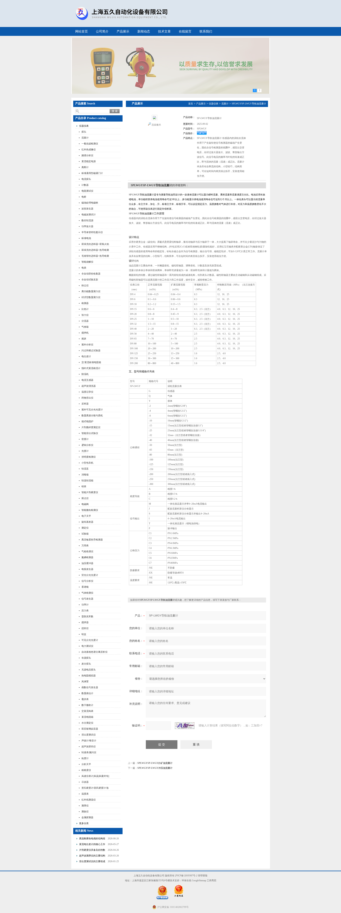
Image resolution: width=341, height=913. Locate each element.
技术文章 (164, 31)
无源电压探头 (89, 669)
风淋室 (85, 681)
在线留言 (185, 31)
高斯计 (85, 167)
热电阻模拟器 (89, 675)
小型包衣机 (87, 462)
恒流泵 (85, 468)
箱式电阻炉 (87, 421)
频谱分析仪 (87, 155)
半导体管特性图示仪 (92, 232)
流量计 (85, 137)
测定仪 (85, 527)
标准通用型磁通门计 (92, 173)
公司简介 (102, 31)
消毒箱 (85, 474)
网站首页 (81, 31)
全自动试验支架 (90, 279)
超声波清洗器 (89, 386)
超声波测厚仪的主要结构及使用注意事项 (92, 856)
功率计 (85, 604)
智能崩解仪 (87, 261)
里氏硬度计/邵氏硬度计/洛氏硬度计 (95, 788)
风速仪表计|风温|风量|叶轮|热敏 (95, 776)
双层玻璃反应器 (90, 728)
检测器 (85, 303)
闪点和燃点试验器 (91, 350)
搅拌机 (85, 332)
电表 (84, 267)
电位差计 (86, 356)
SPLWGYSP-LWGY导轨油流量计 (249, 103)
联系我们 (206, 31)
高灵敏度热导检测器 (92, 539)
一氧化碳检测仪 (90, 143)
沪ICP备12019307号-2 (186, 875)
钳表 (84, 486)
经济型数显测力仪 (91, 297)
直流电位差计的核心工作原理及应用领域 (92, 845)
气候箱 (85, 326)
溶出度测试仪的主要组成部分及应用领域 (92, 862)
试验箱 (85, 533)
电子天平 (86, 516)
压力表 (85, 610)
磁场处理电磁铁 (90, 202)
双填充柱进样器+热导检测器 (95, 250)
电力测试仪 (87, 646)
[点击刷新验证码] (185, 725)
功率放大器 (87, 226)
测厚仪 (85, 805)
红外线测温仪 (89, 799)
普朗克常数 (87, 616)
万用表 (85, 545)
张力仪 (85, 315)
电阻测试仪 (87, 191)
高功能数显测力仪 (91, 291)
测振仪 (85, 811)
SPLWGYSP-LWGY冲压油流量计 (154, 768)
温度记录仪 (87, 391)
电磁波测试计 (89, 214)
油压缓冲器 (87, 563)
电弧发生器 (87, 569)
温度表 (85, 793)
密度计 (85, 439)
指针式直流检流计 (91, 368)
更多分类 (84, 823)
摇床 (84, 338)
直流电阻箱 (87, 717)
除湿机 (85, 374)
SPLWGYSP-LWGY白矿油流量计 (154, 763)
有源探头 (86, 657)
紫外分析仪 (87, 344)
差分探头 (86, 663)
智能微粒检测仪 (90, 510)
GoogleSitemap (199, 880)
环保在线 (186, 880)
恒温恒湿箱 (87, 480)
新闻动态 (143, 31)
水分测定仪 (87, 722)
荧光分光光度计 (90, 575)
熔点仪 (85, 498)
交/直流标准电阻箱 (91, 362)
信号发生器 (87, 598)
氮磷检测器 (87, 557)
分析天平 (86, 764)
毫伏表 (85, 699)
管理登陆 (202, 875)
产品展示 (123, 31)
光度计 (85, 451)
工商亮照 (211, 880)
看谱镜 (85, 587)
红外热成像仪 (89, 149)
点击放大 (156, 124)
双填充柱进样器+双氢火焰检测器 (95, 244)
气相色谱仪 (87, 551)
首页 (190, 103)
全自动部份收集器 (91, 273)
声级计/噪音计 (89, 740)
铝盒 (84, 634)
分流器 (85, 321)
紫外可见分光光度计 (92, 409)
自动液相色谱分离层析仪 (95, 652)
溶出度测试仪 (89, 734)
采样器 (85, 403)
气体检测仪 (87, 592)
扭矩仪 (85, 628)
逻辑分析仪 (87, 445)
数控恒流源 (87, 220)
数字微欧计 (87, 705)
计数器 (85, 185)
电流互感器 (87, 380)
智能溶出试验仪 (90, 433)
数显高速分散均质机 (92, 415)
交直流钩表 (87, 711)
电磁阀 (85, 504)
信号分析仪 (87, 581)
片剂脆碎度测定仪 (91, 427)
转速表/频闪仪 (89, 752)
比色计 (85, 309)
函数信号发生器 (90, 687)
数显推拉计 (87, 693)
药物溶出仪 (87, 397)
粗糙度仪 (86, 770)
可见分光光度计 (90, 640)
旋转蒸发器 (87, 522)
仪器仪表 (84, 126)
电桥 (84, 196)
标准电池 (86, 238)
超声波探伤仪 (89, 746)
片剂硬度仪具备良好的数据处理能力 (92, 850)
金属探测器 (87, 817)
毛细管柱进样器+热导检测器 (95, 256)
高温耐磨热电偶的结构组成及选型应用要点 (92, 839)
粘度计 (85, 758)
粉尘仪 (85, 285)
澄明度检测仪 (89, 457)
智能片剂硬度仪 (90, 492)
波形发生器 (87, 208)
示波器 (85, 782)
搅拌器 (85, 622)
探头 (84, 131)
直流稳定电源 (89, 161)
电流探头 (86, 179)
